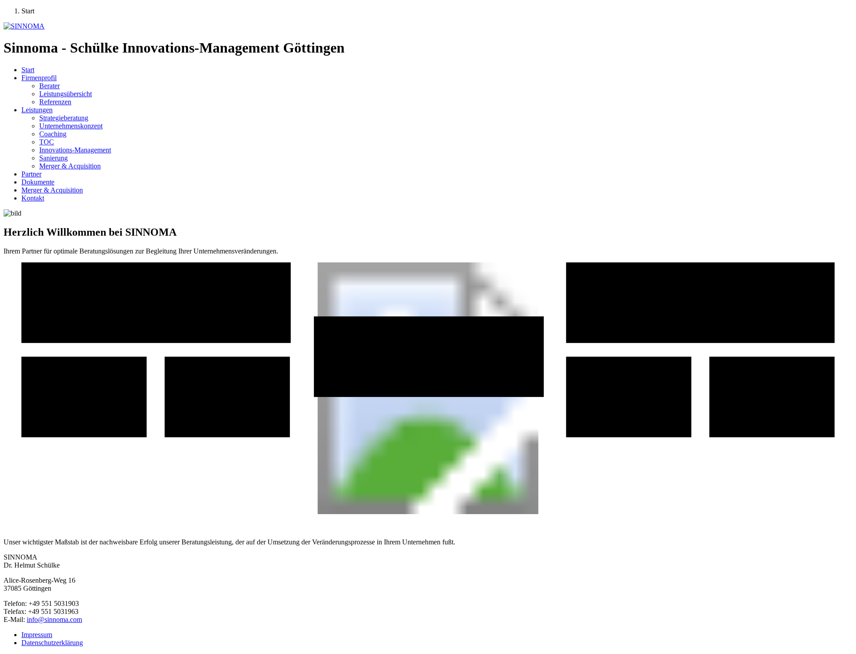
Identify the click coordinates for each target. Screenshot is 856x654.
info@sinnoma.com (54, 619)
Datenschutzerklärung (52, 642)
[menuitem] (27, 70)
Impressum (36, 634)
